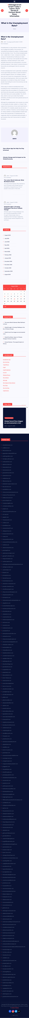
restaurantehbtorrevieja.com (9, 943)
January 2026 (8, 258)
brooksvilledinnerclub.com (8, 605)
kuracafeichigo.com (7, 949)
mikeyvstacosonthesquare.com (9, 592)
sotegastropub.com (7, 761)
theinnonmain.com (6, 470)
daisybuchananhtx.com (7, 594)
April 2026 (7, 248)
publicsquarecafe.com (7, 786)
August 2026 (8, 235)
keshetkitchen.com (6, 980)
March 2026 (7, 251)
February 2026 (8, 254)
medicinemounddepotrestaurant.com (11, 921)
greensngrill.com (6, 550)
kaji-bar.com (5, 808)
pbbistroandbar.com (7, 700)
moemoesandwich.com (7, 902)
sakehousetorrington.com (8, 553)
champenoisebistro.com (8, 813)
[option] (14, 418)
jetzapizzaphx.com (6, 963)
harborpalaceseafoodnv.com (9, 633)
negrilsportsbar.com (7, 658)
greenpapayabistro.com (8, 774)
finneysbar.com (6, 736)
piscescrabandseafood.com (8, 891)
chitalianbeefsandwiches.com (9, 777)
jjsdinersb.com (5, 907)
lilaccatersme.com (6, 486)
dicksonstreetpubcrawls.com (9, 639)
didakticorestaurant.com (8, 938)
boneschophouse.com (7, 580)
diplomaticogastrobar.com (8, 977)
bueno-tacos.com (6, 852)
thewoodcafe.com (6, 467)
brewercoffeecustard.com (8, 495)
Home (14, 29)
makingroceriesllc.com (7, 567)
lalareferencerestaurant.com (9, 924)
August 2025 (8, 274)
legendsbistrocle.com (7, 713)
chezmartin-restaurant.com (8, 583)
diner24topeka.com (7, 772)
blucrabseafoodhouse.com (8, 725)
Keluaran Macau (6, 375)
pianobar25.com (6, 630)
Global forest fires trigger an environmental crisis (13, 422)
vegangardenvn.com (7, 988)
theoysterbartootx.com (8, 811)
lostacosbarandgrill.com (8, 683)
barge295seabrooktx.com (8, 841)
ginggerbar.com (6, 766)
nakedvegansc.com (6, 993)
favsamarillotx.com (6, 885)
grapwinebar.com (6, 672)
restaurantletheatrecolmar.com (9, 542)
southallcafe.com (6, 802)
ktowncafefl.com (6, 719)
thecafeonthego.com (7, 664)
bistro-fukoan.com (6, 677)
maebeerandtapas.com (7, 816)
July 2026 (7, 238)
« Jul (5, 306)
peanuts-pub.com (6, 708)
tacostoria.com (6, 625)
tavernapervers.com (7, 758)
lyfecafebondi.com (6, 611)
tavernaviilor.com (6, 780)
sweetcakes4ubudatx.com (8, 716)
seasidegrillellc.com (7, 860)
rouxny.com (5, 536)
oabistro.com (5, 705)
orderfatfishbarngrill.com (8, 838)
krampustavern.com (7, 896)
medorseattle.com (6, 680)
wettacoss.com (6, 622)
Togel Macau (6, 364)
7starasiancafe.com (7, 519)
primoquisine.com (6, 575)
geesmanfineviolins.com (8, 472)
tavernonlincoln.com (7, 905)
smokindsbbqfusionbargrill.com (9, 844)
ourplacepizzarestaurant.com (9, 960)
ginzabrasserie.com (7, 738)
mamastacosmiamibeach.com (9, 741)
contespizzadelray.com (7, 506)
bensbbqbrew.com (6, 985)
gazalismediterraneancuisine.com (10, 996)
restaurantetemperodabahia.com (10, 755)
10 (4, 296)
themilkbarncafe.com (7, 733)
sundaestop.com (6, 478)
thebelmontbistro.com (7, 653)
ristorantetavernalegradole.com (9, 641)
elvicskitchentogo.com (7, 694)
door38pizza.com (6, 966)
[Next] (25, 404)
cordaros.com (5, 522)
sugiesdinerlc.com (6, 744)
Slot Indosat (6, 377)
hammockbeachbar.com (7, 711)
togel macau (6, 390)
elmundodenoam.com (7, 445)
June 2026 (7, 241)
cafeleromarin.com (6, 727)
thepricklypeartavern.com (8, 822)
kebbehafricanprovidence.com (9, 483)
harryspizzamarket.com (7, 968)
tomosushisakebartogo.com (9, 974)
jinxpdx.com (5, 508)
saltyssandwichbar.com (7, 702)
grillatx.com (5, 697)
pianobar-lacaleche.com (8, 586)
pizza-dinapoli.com (6, 500)
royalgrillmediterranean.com (9, 863)
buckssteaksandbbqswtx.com (9, 819)
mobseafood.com (6, 636)
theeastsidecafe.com (7, 827)
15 (21, 296)
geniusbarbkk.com (6, 835)
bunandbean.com (6, 525)
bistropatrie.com (6, 597)
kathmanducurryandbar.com (8, 788)
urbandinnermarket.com (8, 689)
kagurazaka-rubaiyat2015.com (9, 453)
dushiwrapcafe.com (7, 661)
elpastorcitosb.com (7, 464)
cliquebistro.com (6, 603)
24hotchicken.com (6, 450)
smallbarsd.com (6, 447)
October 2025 (8, 268)
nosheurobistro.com (7, 461)
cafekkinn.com (5, 957)
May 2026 (7, 245)
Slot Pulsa (5, 385)
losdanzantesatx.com (7, 628)
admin (5, 41)
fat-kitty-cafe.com (7, 952)
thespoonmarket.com (7, 558)
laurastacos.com (6, 783)
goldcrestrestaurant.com (8, 935)
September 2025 (8, 271)
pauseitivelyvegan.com (7, 991)
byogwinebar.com (6, 669)
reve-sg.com (5, 514)
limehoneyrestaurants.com (8, 932)
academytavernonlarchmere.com (10, 858)
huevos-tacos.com (6, 686)
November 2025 (8, 264)
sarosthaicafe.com (6, 866)
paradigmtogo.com (6, 691)
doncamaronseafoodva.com (9, 877)
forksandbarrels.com (7, 650)
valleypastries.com (6, 531)
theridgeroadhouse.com (8, 458)
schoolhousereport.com (8, 589)
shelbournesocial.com (7, 497)
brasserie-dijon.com (7, 849)
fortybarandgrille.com (7, 503)
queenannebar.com (6, 847)
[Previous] (23, 404)
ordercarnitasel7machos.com (9, 511)
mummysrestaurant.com (8, 824)
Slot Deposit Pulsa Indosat (9, 382)
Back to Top (15, 1015)
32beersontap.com (6, 481)
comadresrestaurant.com (8, 927)
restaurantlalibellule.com (8, 916)
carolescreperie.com (7, 561)
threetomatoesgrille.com (8, 794)
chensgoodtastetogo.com (8, 855)
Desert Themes (15, 1007)
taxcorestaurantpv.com (7, 888)
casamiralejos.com (6, 569)
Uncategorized (10, 41)
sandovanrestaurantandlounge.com (10, 941)
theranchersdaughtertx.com (9, 874)
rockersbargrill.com (6, 730)
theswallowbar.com (6, 769)
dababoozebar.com (7, 899)
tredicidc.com (5, 544)
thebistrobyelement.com (8, 619)
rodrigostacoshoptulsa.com (8, 805)
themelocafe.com (6, 955)
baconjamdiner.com (7, 871)
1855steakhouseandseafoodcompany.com (12, 799)
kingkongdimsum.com (7, 797)
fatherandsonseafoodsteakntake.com (11, 600)
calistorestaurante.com (7, 547)
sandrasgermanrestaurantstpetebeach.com (12, 564)
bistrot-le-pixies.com (7, 749)
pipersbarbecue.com (7, 666)
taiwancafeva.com (6, 475)
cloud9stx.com (5, 747)
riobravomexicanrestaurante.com (10, 492)
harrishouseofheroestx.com (8, 608)
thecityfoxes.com (6, 578)
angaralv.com (5, 517)
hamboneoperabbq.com (8, 982)
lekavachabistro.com (7, 675)
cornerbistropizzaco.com (8, 655)
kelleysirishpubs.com (7, 894)
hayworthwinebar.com (7, 869)
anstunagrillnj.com (6, 971)
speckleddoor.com (6, 489)
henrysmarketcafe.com (7, 539)
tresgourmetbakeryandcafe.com (10, 763)
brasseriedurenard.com (7, 533)
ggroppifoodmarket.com (8, 556)
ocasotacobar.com (6, 616)
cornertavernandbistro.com (8, 880)
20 (14, 298)
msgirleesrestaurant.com (8, 722)
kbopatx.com (5, 572)
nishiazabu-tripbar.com (7, 644)
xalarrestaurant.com (7, 919)
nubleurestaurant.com (7, 913)
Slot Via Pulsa (6, 362)
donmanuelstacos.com (7, 791)
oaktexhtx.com (5, 830)
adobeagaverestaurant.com (9, 910)
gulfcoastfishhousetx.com (8, 833)
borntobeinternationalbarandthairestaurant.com (13, 946)
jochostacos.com (6, 883)
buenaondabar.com (6, 647)
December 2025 (8, 261)
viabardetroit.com (6, 614)
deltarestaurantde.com (7, 930)
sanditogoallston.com (7, 456)
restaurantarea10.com (7, 528)
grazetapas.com (6, 752)
